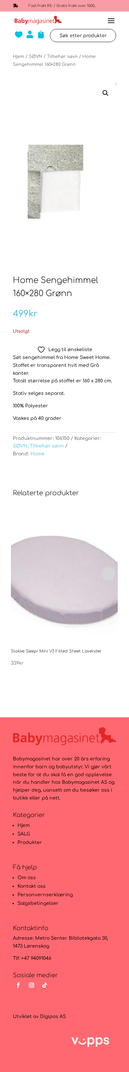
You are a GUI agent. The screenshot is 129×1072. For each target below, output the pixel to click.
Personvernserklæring (45, 894)
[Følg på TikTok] (44, 985)
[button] (105, 93)
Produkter (30, 842)
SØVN (35, 56)
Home (37, 453)
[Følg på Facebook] (18, 985)
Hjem (18, 56)
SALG (24, 833)
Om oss (27, 877)
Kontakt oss (32, 886)
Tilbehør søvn (62, 56)
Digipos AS (53, 1016)
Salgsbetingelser (38, 903)
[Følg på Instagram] (31, 985)
